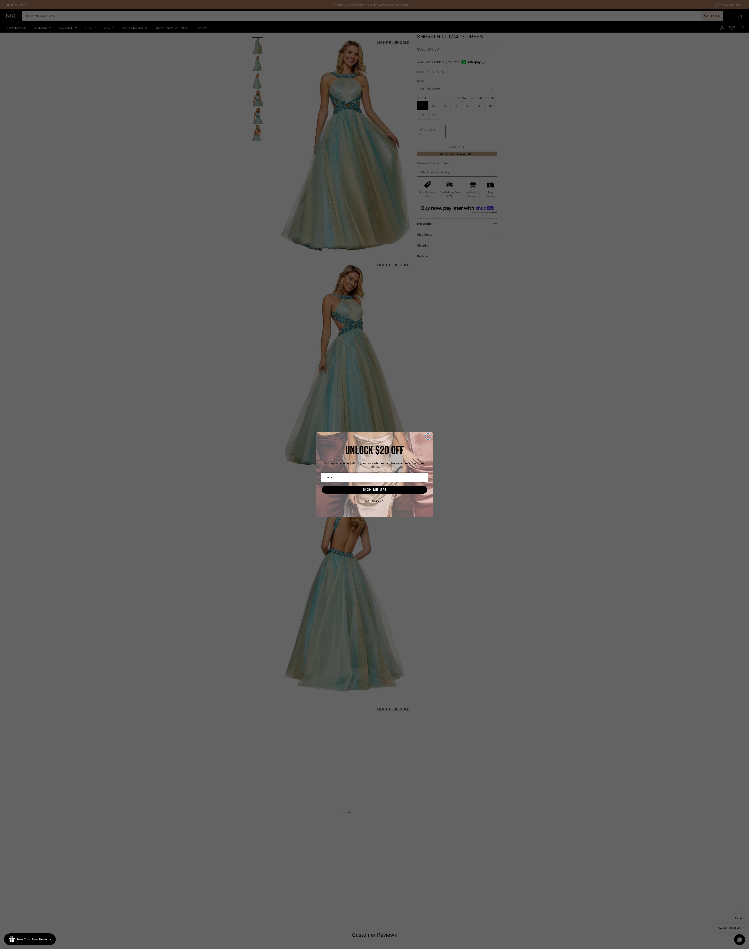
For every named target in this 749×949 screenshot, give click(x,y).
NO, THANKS (374, 501)
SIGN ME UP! (374, 489)
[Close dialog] (428, 436)
